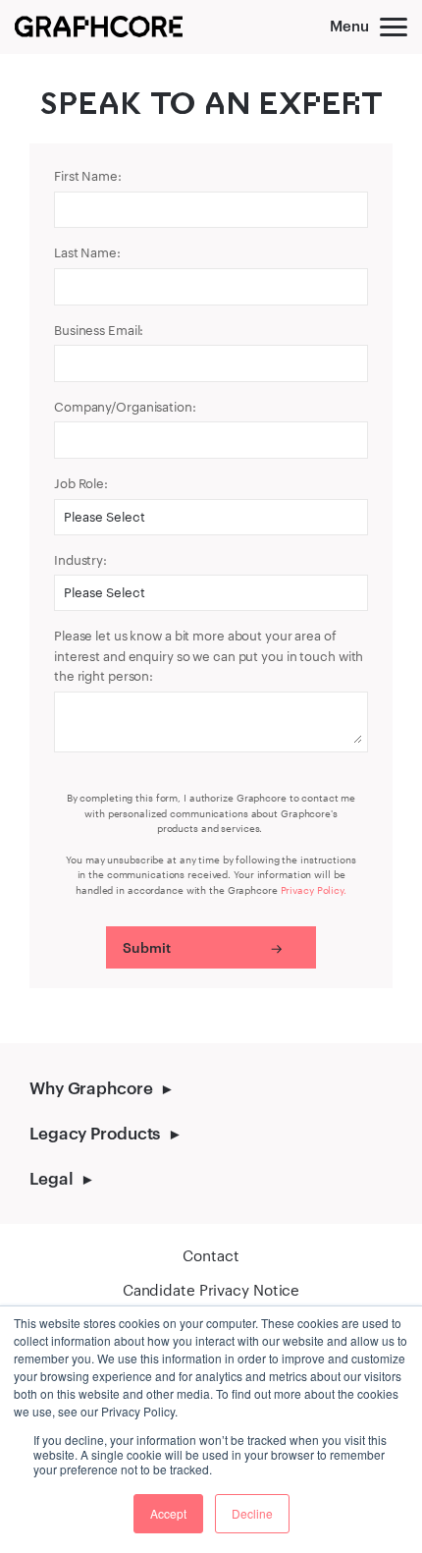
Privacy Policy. (313, 890)
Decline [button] (252, 1513)
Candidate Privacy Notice (211, 1290)
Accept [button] (168, 1513)
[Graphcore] (99, 26)
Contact (210, 1255)
